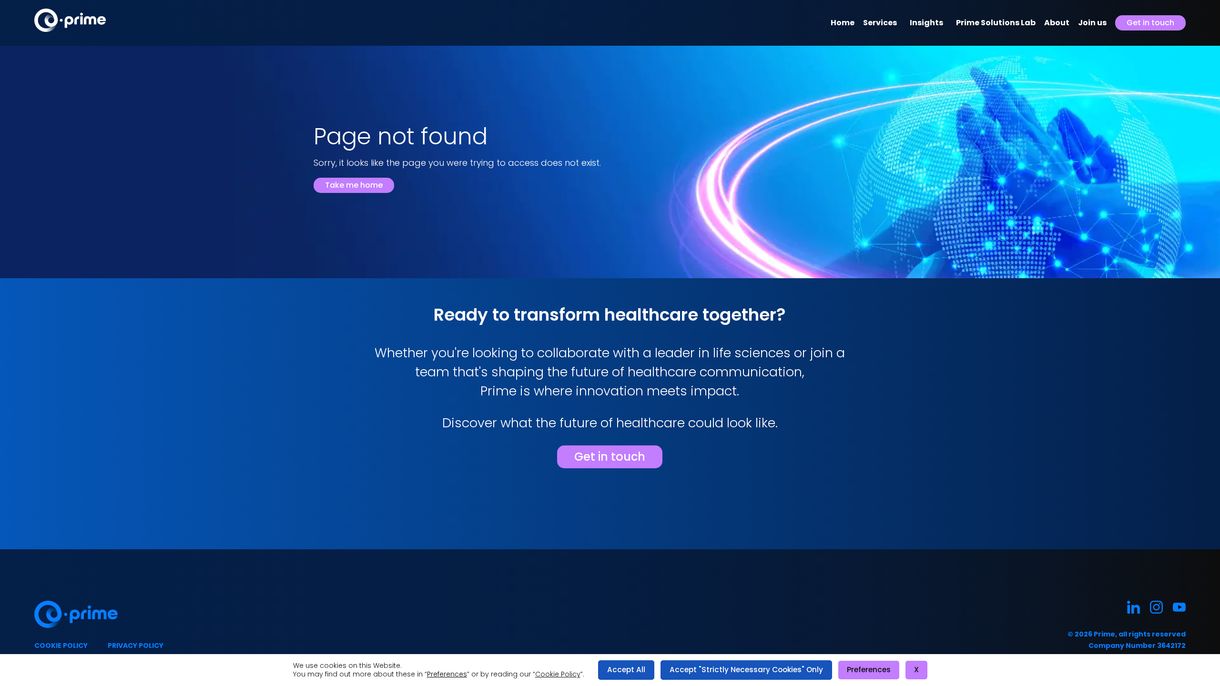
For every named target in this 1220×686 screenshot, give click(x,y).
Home (842, 22)
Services (880, 22)
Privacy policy (135, 645)
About (1056, 22)
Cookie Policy (557, 674)
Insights (926, 22)
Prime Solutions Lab (996, 22)
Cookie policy (61, 645)
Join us (1092, 22)
